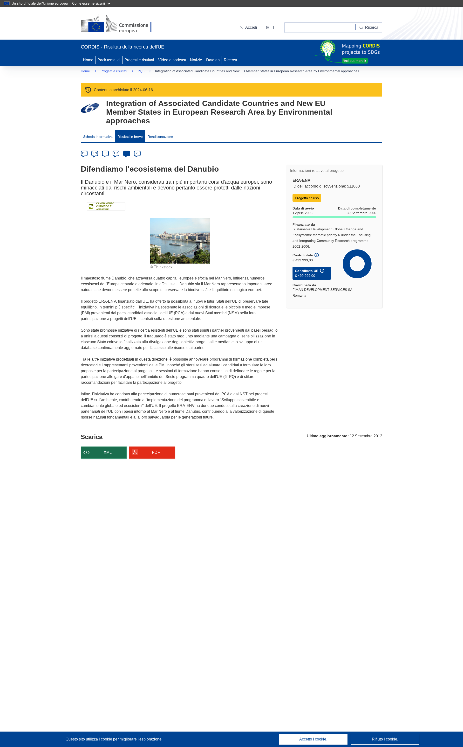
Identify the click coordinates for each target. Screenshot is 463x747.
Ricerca (230, 60)
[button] (270, 27)
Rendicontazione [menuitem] (160, 137)
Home (88, 60)
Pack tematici (108, 60)
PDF (156, 452)
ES (105, 153)
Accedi (251, 27)
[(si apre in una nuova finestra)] (119, 24)
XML (108, 452)
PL (137, 153)
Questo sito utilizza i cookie (89, 739)
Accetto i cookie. (313, 739)
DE (84, 153)
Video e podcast (172, 60)
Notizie (196, 60)
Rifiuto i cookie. (385, 739)
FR (116, 153)
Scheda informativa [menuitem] (98, 137)
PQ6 (141, 71)
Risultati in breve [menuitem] (130, 137)
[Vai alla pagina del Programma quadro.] (90, 108)
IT (126, 153)
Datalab (213, 60)
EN (95, 153)
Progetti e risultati (139, 60)
